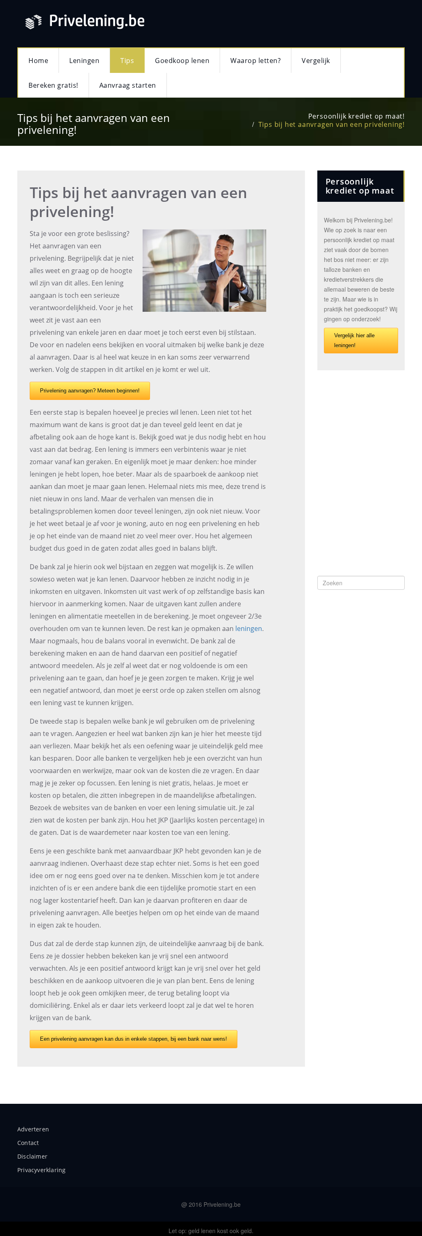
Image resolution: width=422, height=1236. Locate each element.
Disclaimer (32, 1156)
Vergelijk (316, 60)
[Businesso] (132, 19)
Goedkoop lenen (182, 60)
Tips (127, 60)
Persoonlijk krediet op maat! (356, 116)
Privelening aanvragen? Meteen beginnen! (90, 391)
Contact (28, 1143)
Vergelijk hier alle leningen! (354, 340)
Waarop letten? (255, 60)
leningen (248, 628)
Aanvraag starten (127, 85)
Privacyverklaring (41, 1170)
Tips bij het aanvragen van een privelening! (331, 124)
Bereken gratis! (53, 85)
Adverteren (33, 1129)
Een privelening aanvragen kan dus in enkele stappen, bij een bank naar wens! (133, 1039)
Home (38, 60)
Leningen (84, 60)
